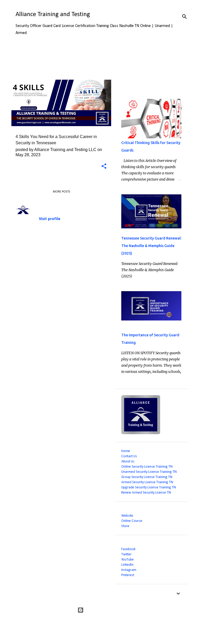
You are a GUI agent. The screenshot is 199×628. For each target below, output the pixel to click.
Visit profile (49, 219)
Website (127, 516)
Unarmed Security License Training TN (149, 472)
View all (22, 70)
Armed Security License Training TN (147, 482)
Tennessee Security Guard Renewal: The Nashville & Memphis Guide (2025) (151, 245)
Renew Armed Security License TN (146, 493)
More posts (61, 191)
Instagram (128, 570)
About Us (127, 461)
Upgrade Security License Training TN (148, 487)
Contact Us (129, 456)
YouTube (127, 560)
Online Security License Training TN (147, 467)
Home (125, 451)
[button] (104, 166)
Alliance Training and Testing (53, 14)
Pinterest (127, 575)
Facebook (128, 549)
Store (125, 526)
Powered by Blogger (103, 610)
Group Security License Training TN (146, 477)
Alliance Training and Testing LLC (65, 202)
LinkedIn (127, 565)
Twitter (126, 554)
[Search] (184, 16)
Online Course (131, 521)
